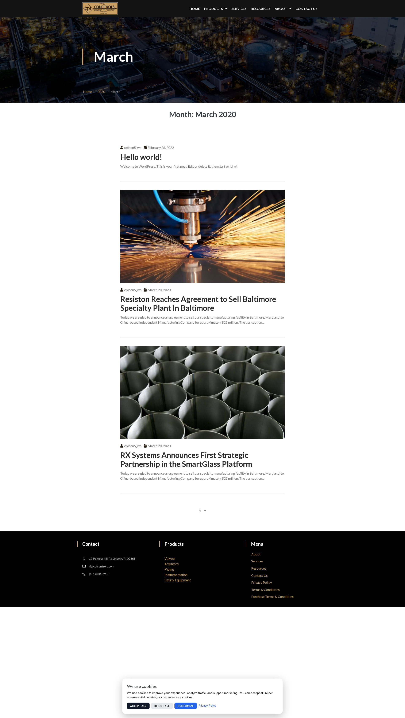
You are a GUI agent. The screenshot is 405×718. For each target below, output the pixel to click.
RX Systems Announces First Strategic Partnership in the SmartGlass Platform (186, 459)
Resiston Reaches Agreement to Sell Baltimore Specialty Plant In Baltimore (198, 303)
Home (87, 92)
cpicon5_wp (133, 147)
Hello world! (141, 157)
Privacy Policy (207, 705)
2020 (101, 92)
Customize (186, 705)
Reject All (162, 705)
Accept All (138, 705)
